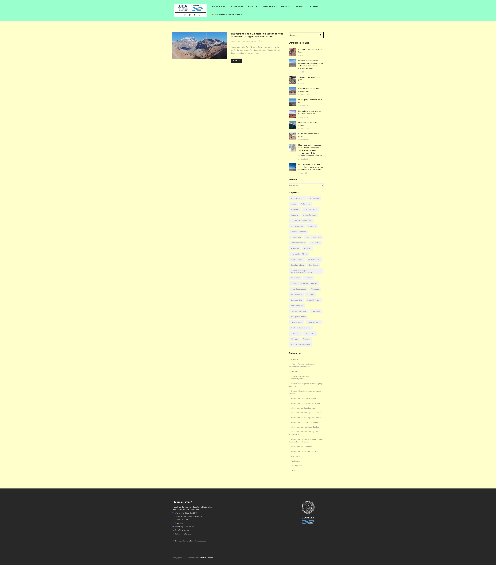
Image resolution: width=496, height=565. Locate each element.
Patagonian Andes (298, 317)
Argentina (295, 209)
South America (314, 322)
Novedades (296, 456)
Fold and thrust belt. (299, 254)
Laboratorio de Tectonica (301, 446)
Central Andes (297, 226)
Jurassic (308, 278)
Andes (293, 204)
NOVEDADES (253, 6)
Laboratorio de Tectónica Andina (304, 451)
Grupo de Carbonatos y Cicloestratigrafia (300, 377)
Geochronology (297, 265)
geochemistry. (314, 259)
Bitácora (294, 215)
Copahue (312, 226)
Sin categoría (296, 465)
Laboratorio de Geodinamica (303, 408)
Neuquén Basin (313, 300)
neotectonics (296, 294)
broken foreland (309, 215)
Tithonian (294, 339)
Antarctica (305, 204)
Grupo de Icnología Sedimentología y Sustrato (302, 271)
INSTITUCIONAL (219, 6)
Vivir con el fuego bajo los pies (309, 78)
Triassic (306, 339)
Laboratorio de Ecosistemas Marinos (306, 403)
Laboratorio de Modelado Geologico (306, 427)
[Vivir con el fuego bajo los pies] (292, 80)
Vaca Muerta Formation (300, 344)
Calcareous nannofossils (301, 220)
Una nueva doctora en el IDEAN (308, 135)
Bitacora (294, 359)
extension (295, 248)
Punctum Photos (206, 557)
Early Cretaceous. (298, 243)
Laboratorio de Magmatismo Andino (306, 422)
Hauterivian (295, 278)
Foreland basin (297, 259)
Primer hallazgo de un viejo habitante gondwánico (309, 112)
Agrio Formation (297, 198)
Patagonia (316, 311)
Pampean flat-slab (299, 311)
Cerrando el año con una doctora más (309, 89)
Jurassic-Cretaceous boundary (304, 283)
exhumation (315, 243)
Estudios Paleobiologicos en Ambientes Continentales (301, 365)
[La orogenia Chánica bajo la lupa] (292, 102)
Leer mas (236, 61)
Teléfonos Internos (183, 534)
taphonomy (310, 333)
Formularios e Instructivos (228, 14)
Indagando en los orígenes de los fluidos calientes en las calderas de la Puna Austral (310, 167)
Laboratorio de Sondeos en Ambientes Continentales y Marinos (306, 440)
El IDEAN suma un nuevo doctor (308, 123)
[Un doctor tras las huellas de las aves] (292, 52)
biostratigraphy (310, 209)
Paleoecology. (297, 305)
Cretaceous (296, 237)
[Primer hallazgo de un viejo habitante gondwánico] (292, 114)
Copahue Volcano (298, 231)
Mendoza (315, 289)
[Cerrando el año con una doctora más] (292, 91)
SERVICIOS (286, 6)
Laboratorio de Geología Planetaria (306, 413)
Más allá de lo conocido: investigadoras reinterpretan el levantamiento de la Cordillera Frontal (310, 64)
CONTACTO (300, 6)
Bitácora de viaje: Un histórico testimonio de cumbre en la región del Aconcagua (257, 35)
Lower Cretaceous (298, 289)
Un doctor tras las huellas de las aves (310, 50)
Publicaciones (297, 322)
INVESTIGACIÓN (237, 6)
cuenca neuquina (313, 237)
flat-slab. (307, 248)
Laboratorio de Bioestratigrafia (303, 398)
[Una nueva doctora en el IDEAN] (292, 136)
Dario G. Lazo (251, 41)
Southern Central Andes (301, 328)
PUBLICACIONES (270, 6)
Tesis (293, 470)
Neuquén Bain (296, 300)
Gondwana (313, 265)
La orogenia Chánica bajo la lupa (310, 101)
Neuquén (311, 294)
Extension (295, 371)
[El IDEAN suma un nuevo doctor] (292, 125)
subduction (295, 333)
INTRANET (314, 6)
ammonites (314, 198)
